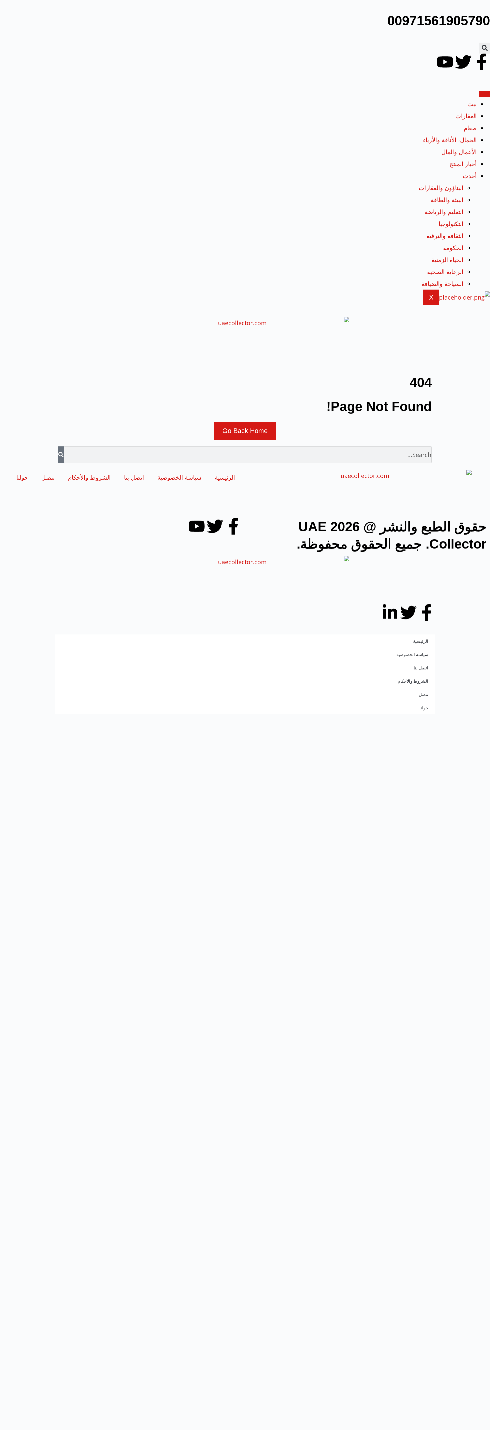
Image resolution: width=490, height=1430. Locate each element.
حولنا (22, 477)
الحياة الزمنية (447, 260)
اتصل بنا (134, 477)
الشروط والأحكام (89, 477)
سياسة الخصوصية (179, 477)
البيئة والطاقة (447, 200)
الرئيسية (225, 477)
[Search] (61, 454)
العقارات (466, 116)
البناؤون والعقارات (441, 188)
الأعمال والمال (459, 152)
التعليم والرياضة (444, 212)
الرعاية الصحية (445, 272)
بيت (472, 104)
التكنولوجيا (451, 224)
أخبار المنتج (463, 164)
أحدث (470, 176)
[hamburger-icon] (484, 94)
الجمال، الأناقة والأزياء (450, 140)
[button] (484, 48)
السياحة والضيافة (442, 284)
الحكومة (453, 248)
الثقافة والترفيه (444, 236)
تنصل (48, 477)
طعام (470, 128)
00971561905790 (438, 20)
